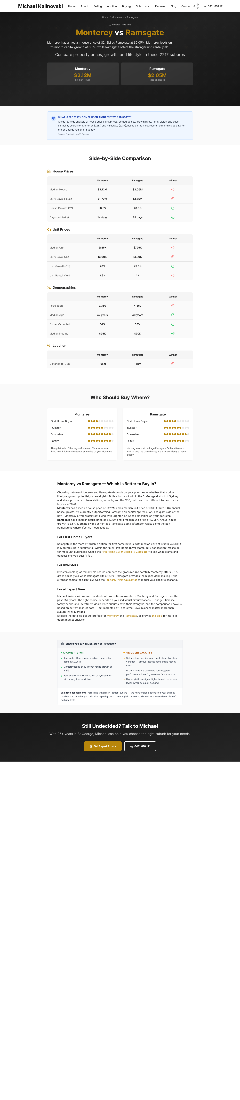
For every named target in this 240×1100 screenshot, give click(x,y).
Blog (173, 6)
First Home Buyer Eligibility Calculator (125, 551)
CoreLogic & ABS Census (77, 134)
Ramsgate (132, 17)
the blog (157, 615)
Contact (186, 6)
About (84, 6)
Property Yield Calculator (121, 579)
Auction (112, 6)
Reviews (160, 6)
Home (71, 6)
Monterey (117, 17)
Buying (126, 6)
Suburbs (141, 6)
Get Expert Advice (105, 746)
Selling (98, 6)
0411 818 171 (142, 746)
